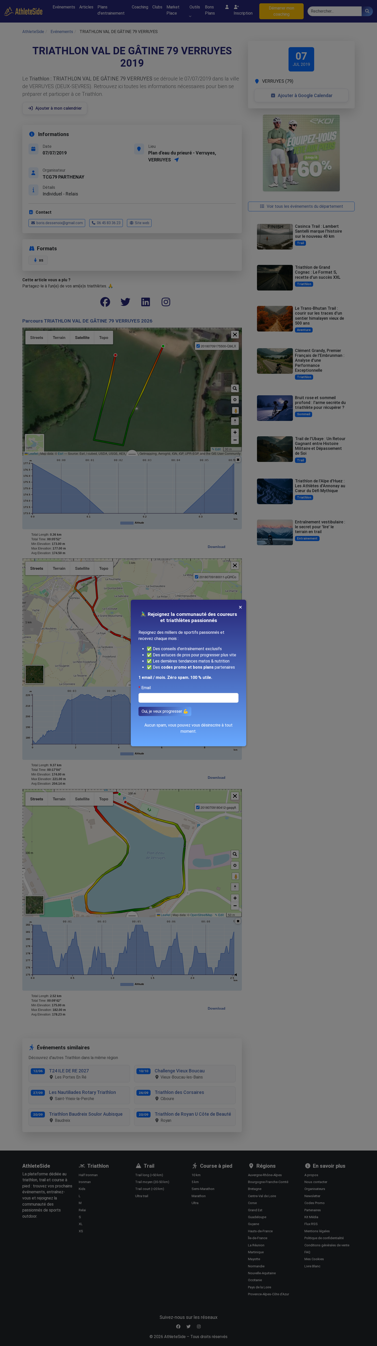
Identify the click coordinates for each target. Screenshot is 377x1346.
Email (146, 687)
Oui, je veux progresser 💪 (165, 711)
